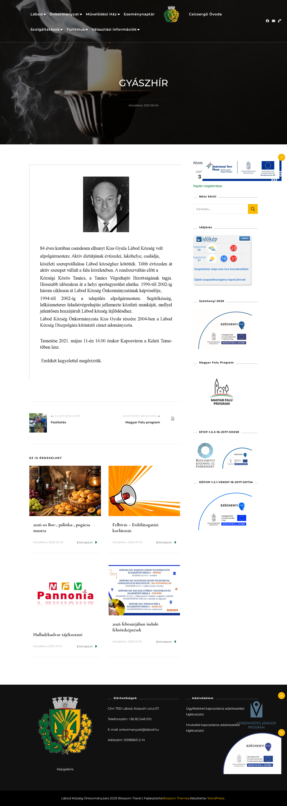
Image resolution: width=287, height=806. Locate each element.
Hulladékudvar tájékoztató (57, 634)
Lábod (36, 14)
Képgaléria (65, 769)
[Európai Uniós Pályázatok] (242, 159)
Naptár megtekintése (207, 186)
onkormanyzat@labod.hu (139, 729)
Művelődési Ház (101, 14)
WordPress (215, 798)
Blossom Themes (175, 798)
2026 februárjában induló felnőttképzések (135, 627)
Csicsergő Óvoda (205, 14)
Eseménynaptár (139, 14)
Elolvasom (85, 542)
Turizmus (76, 29)
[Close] (281, 695)
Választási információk (114, 29)
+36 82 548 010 (140, 719)
